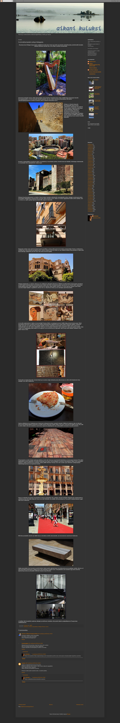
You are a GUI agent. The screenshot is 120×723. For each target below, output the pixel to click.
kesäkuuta (90, 144)
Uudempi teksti (22, 704)
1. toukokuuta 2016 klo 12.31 (38, 677)
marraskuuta (90, 167)
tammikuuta (90, 149)
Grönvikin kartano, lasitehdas (97, 107)
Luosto (96, 113)
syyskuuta (90, 152)
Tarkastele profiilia (96, 217)
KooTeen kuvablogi (93, 69)
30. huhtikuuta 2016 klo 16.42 (33, 663)
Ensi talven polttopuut (97, 94)
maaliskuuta (90, 147)
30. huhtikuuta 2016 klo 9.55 (35, 643)
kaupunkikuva (35, 626)
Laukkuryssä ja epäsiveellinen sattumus (98, 87)
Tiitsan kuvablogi (93, 67)
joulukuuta (90, 165)
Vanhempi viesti (79, 704)
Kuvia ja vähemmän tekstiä (95, 71)
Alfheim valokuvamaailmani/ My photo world (94, 64)
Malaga (39, 626)
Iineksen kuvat (92, 61)
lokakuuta (90, 151)
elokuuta (90, 154)
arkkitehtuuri (26, 626)
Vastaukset (25, 651)
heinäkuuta (90, 155)
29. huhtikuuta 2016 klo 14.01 (45, 633)
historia (30, 626)
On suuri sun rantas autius (97, 101)
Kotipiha (96, 79)
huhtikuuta (90, 159)
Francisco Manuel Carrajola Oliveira (30, 633)
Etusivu (51, 704)
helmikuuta (90, 148)
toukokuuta (90, 145)
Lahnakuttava (92, 73)
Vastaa (23, 639)
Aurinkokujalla (25, 643)
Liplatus (23, 663)
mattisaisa (27, 654)
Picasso (43, 626)
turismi (47, 626)
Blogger (68, 714)
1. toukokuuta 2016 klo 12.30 (39, 654)
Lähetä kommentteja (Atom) (27, 706)
